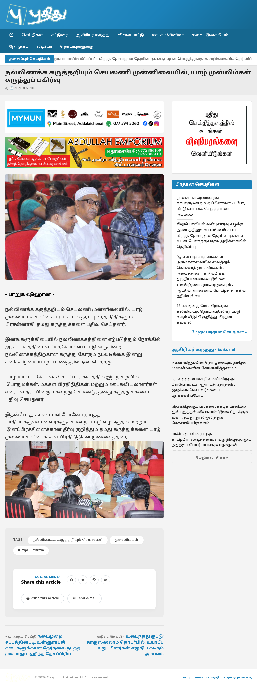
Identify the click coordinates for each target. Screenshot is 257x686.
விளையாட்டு (131, 35)
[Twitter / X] (82, 579)
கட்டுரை (59, 35)
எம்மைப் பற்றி (207, 678)
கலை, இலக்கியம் (210, 35)
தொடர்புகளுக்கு (76, 46)
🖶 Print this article (42, 598)
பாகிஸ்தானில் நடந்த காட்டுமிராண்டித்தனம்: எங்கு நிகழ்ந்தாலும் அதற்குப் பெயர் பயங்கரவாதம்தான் (212, 439)
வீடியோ (44, 46)
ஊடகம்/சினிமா (168, 35)
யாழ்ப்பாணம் (31, 550)
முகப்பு (184, 678)
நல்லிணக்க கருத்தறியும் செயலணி (68, 540)
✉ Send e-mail (84, 598)
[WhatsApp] (94, 579)
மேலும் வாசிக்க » (212, 458)
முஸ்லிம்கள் (127, 540)
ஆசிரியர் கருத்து (93, 35)
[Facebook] (71, 579)
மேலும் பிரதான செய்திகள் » (219, 332)
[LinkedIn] (105, 579)
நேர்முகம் (19, 46)
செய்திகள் (32, 35)
